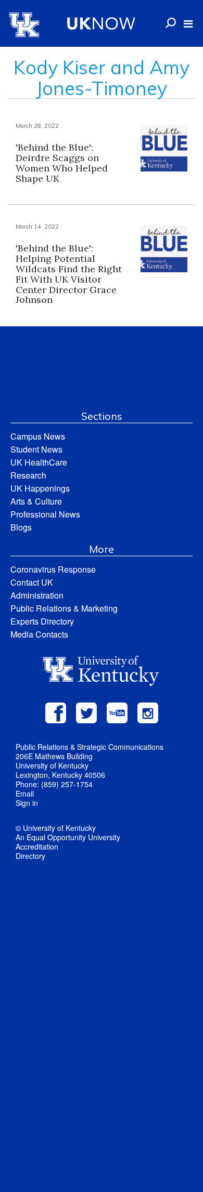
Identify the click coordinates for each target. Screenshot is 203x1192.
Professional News (45, 514)
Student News (36, 449)
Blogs (21, 527)
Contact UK (31, 582)
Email (25, 793)
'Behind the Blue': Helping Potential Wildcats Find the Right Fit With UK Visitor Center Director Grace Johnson (69, 274)
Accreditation (37, 846)
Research (28, 475)
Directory (30, 856)
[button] (188, 24)
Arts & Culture (36, 501)
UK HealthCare (38, 462)
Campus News (37, 436)
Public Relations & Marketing (64, 608)
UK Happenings (40, 488)
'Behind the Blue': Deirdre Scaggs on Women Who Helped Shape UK (62, 162)
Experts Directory (42, 621)
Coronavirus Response (53, 569)
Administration (37, 595)
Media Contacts (39, 634)
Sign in (27, 803)
